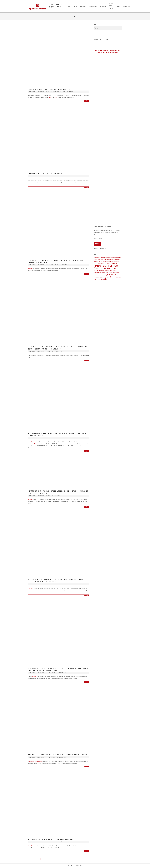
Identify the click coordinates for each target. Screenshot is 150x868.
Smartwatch (115, 270)
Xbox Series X (101, 279)
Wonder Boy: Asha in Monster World (102, 277)
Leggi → (86, 100)
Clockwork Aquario (116, 259)
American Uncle (117, 257)
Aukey (99, 259)
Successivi (43, 859)
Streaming (100, 272)
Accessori (96, 257)
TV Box (100, 275)
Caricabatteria (51, 91)
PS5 (104, 268)
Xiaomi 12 (50, 97)
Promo (57, 264)
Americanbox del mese (108, 257)
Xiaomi (54, 182)
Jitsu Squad (105, 263)
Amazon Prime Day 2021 (35, 761)
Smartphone (109, 270)
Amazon (101, 257)
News (49, 176)
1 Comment (58, 351)
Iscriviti (97, 243)
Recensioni (58, 91)
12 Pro (56, 97)
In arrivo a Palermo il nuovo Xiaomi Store (46, 174)
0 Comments (69, 91)
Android (95, 259)
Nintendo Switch (102, 265)
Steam (96, 272)
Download (117, 261)
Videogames (113, 274)
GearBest (99, 263)
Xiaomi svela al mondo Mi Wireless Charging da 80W (50, 839)
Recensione (111, 268)
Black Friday (103, 259)
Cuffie (113, 261)
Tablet (103, 272)
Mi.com (34, 676)
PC (117, 266)
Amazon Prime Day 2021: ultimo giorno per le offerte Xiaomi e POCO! (57, 755)
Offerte (53, 264)
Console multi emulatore (102, 261)
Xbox (111, 277)
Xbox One (115, 277)
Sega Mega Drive (103, 270)
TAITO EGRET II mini (113, 272)
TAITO (106, 272)
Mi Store (109, 263)
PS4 (101, 268)
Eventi (95, 263)
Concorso (95, 261)
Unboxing (104, 275)
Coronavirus (109, 261)
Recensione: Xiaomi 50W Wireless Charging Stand (49, 89)
